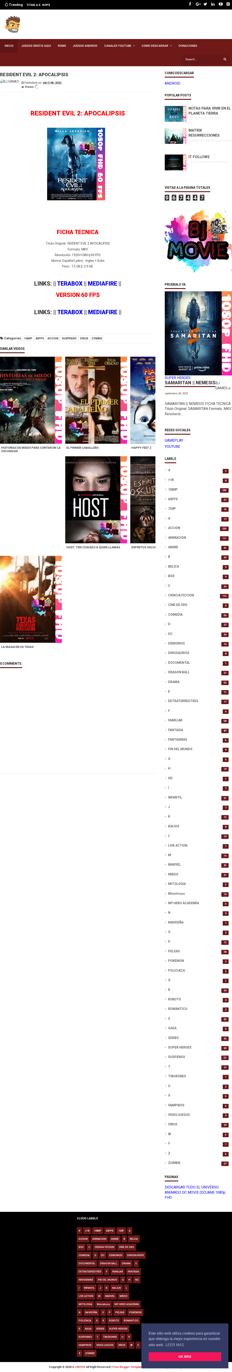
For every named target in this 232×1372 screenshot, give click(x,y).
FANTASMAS (177, 739)
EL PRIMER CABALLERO (82, 447)
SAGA (172, 1028)
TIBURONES (177, 1076)
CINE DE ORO (177, 605)
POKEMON (176, 961)
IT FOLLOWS (199, 157)
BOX (171, 576)
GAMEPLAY (174, 440)
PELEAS (174, 951)
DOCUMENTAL (179, 662)
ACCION (52, 338)
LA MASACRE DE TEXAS (17, 647)
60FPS (40, 338)
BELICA (173, 566)
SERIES (173, 1038)
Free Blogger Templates (128, 1367)
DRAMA (173, 682)
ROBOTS (174, 999)
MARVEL (174, 864)
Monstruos (176, 893)
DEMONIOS (176, 643)
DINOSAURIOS (178, 653)
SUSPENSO (69, 338)
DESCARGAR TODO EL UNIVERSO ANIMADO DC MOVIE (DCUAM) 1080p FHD (195, 1192)
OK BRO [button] (185, 1356)
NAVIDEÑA (176, 922)
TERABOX (69, 283)
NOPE (30, 5)
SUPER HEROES (179, 1047)
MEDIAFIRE (102, 283)
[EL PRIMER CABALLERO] (97, 400)
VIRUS (84, 338)
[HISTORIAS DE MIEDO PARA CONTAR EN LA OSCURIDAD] (32, 400)
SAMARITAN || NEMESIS (190, 383)
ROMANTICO (177, 1009)
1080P (28, 338)
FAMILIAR (175, 720)
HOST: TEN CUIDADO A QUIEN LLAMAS (93, 547)
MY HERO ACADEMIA (183, 903)
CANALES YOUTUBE (117, 45)
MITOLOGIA (177, 884)
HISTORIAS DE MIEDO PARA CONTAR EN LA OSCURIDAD (30, 449)
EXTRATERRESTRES (183, 701)
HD (170, 778)
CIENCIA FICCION (181, 595)
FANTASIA (175, 730)
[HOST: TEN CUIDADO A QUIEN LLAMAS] (97, 499)
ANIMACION (177, 537)
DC (170, 634)
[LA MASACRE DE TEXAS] (32, 599)
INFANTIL (175, 797)
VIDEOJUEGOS (179, 1115)
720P (172, 508)
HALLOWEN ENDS (47, 5)
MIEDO (173, 874)
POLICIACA (176, 970)
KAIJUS (173, 826)
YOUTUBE (172, 446)
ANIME (173, 547)
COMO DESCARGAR (155, 45)
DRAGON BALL (179, 672)
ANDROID (172, 83)
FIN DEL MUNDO (180, 749)
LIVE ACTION (177, 845)
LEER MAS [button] (174, 1345)
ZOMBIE (97, 338)
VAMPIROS (176, 1105)
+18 (171, 480)
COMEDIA (175, 614)
